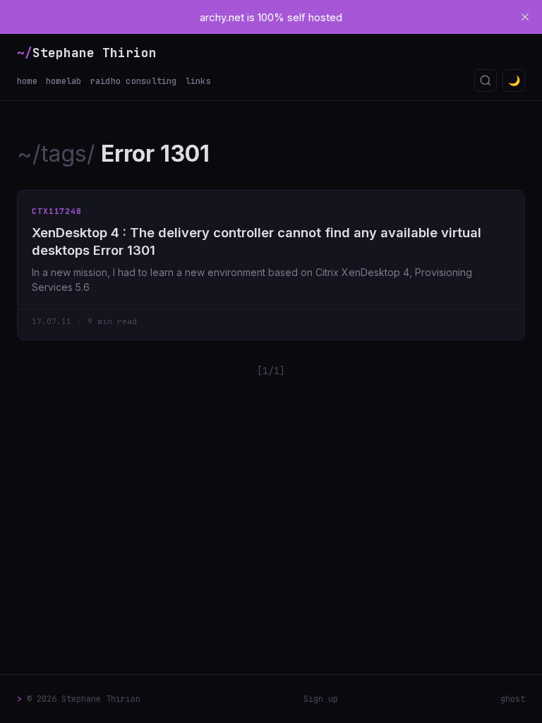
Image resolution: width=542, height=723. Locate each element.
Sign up (320, 699)
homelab (64, 81)
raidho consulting (133, 81)
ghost (512, 699)
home (27, 81)
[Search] (485, 80)
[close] (525, 17)
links (198, 81)
